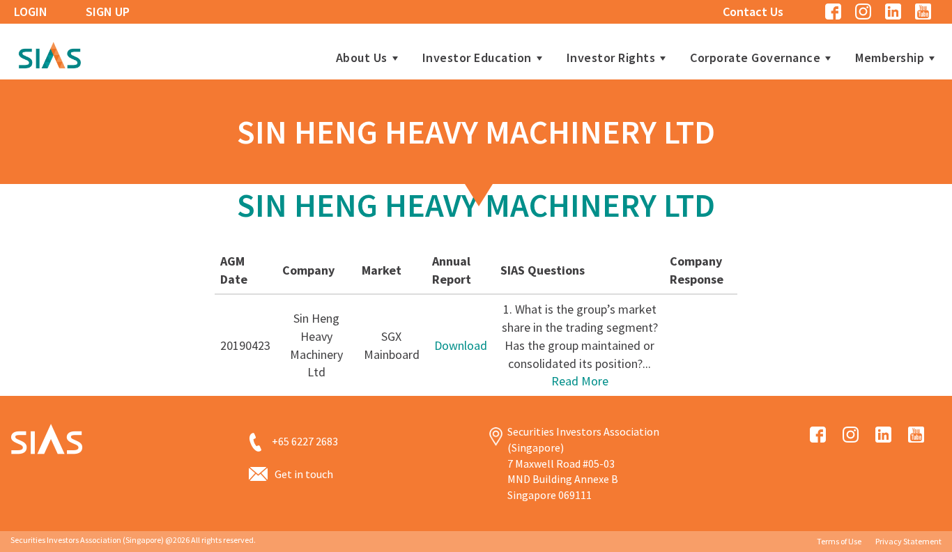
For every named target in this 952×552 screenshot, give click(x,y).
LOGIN (30, 11)
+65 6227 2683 (305, 441)
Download (460, 345)
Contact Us (753, 11)
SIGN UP (108, 11)
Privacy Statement (908, 541)
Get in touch (304, 474)
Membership (889, 58)
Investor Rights (611, 58)
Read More (579, 381)
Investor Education (477, 58)
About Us (361, 58)
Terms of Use (839, 541)
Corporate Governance (755, 58)
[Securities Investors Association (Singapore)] (49, 53)
